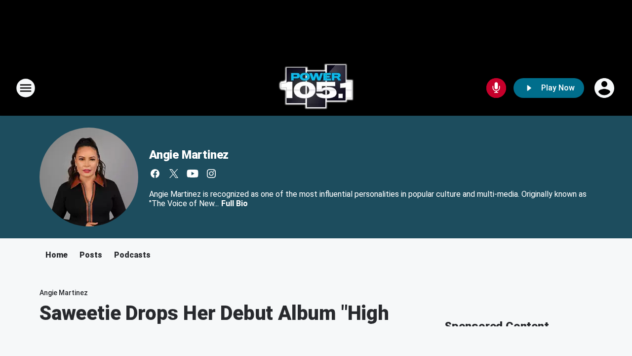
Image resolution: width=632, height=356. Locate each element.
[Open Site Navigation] (26, 88)
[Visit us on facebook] (155, 173)
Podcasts (132, 255)
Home (56, 255)
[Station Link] (316, 88)
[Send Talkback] (496, 88)
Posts (90, 255)
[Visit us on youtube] (192, 173)
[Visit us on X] (174, 173)
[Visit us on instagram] (211, 173)
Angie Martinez (189, 155)
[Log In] (605, 88)
